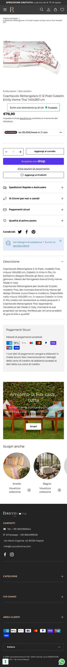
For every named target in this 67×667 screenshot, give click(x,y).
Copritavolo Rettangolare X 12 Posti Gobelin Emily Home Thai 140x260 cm (32, 21)
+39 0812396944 (21, 529)
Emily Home (9, 91)
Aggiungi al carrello (44, 151)
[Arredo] (16, 466)
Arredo (17, 483)
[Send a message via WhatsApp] (61, 661)
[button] (55, 9)
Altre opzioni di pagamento (33, 168)
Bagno (47, 483)
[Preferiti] (62, 9)
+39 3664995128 (29, 534)
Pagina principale (10, 18)
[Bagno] (47, 466)
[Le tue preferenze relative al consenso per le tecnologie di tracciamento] (5, 662)
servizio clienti (21, 245)
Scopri (33, 426)
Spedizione (25, 118)
